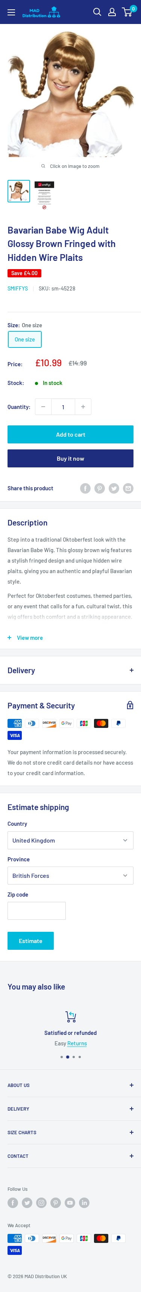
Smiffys (18, 288)
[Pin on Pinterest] (99, 488)
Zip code (18, 894)
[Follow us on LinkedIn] (84, 1203)
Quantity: (19, 406)
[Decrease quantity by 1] (43, 407)
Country (17, 823)
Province (19, 859)
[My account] (112, 12)
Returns (77, 1043)
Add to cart (70, 434)
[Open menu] (11, 12)
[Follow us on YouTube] (70, 1203)
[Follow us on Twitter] (27, 1203)
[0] (127, 11)
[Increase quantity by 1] (83, 407)
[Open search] (97, 12)
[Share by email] (128, 488)
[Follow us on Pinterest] (55, 1203)
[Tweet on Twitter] (114, 488)
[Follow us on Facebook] (13, 1203)
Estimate (30, 940)
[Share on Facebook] (85, 488)
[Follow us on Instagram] (41, 1203)
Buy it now (70, 458)
